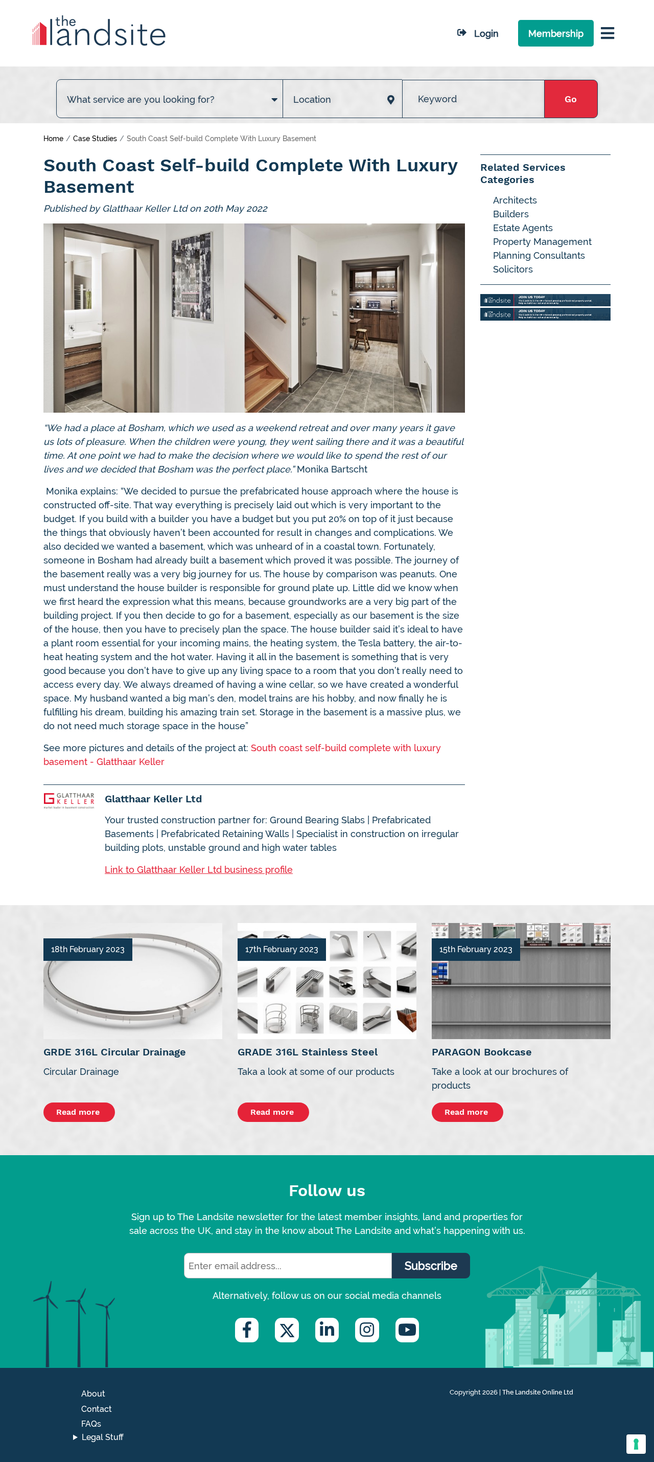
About (93, 1394)
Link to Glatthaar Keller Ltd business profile (199, 869)
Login (486, 33)
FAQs (91, 1424)
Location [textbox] (312, 99)
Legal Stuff (103, 1437)
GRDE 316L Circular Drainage (114, 1052)
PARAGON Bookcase (482, 1052)
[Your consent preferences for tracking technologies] (636, 1444)
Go (571, 99)
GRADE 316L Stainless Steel (308, 1052)
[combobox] (170, 89)
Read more (79, 1112)
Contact (96, 1409)
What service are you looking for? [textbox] (141, 99)
